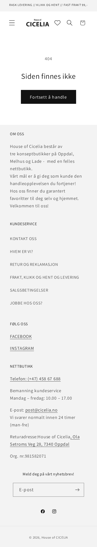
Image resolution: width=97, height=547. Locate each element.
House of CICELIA (55, 537)
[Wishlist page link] (57, 23)
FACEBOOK (21, 336)
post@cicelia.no (41, 410)
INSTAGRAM (22, 348)
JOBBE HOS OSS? (26, 303)
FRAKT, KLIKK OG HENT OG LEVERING (44, 277)
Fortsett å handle (48, 97)
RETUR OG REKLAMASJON (34, 264)
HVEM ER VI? (21, 251)
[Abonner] (77, 490)
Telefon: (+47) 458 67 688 (35, 379)
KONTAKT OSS (23, 238)
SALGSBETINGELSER (29, 290)
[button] (12, 22)
